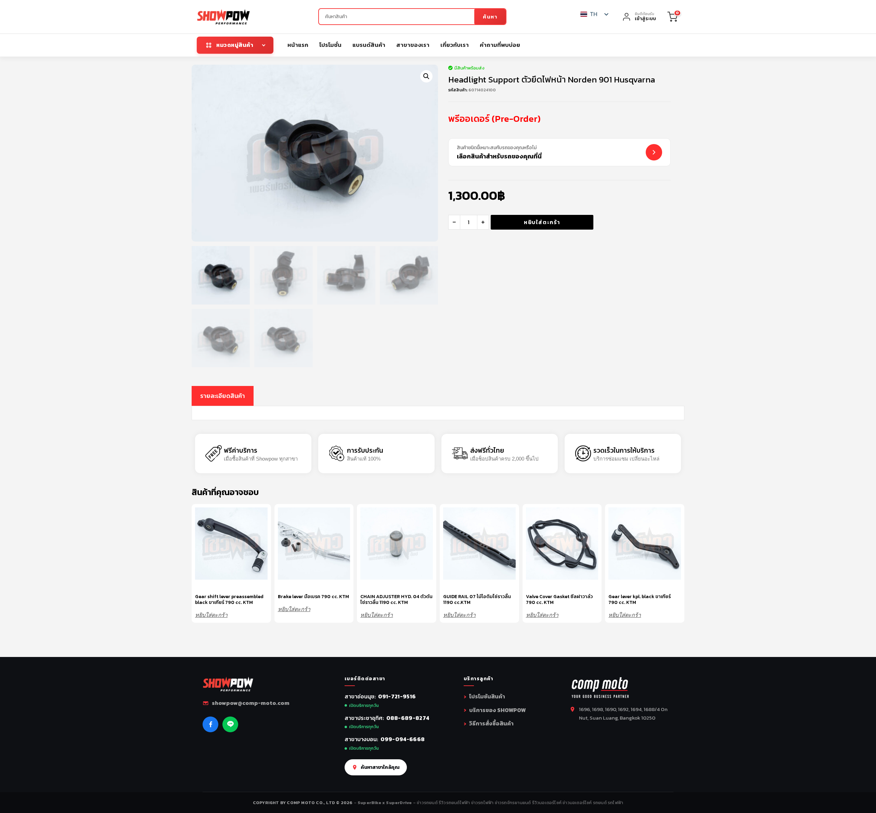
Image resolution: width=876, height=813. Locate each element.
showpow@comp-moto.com (250, 703)
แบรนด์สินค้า (368, 44)
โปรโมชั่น (330, 44)
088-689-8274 (407, 718)
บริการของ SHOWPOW (497, 710)
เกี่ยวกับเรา (454, 44)
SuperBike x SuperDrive (385, 802)
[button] (426, 76)
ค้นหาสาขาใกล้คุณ (380, 767)
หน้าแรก (297, 44)
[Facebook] (210, 724)
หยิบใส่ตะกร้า (542, 222)
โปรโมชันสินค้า (487, 696)
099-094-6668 (403, 739)
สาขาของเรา (412, 44)
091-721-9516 (397, 696)
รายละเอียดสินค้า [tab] (222, 395)
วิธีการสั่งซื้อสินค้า (491, 723)
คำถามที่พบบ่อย (500, 44)
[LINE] (230, 724)
